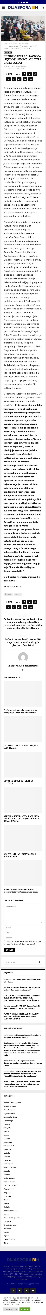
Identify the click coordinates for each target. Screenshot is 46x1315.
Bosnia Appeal (10, 1106)
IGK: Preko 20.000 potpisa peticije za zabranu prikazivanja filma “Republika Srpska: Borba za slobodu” (22, 1073)
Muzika (7, 1175)
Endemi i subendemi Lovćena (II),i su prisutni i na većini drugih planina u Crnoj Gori (23, 642)
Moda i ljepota (10, 1167)
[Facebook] (13, 1290)
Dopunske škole (10, 1117)
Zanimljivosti (9, 1239)
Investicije (8, 1142)
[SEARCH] (39, 962)
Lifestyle (7, 1160)
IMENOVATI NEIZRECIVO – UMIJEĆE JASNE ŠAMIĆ (21, 746)
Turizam (7, 1221)
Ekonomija (8, 1121)
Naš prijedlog (9, 1178)
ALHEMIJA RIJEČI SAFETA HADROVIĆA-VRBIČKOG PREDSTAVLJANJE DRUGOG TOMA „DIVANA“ (22, 818)
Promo (6, 1200)
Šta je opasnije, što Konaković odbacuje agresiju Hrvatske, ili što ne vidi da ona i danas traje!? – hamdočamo (21, 1045)
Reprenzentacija (10, 1211)
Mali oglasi (8, 1164)
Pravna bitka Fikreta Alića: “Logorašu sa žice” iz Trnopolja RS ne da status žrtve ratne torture (22, 1084)
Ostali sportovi (10, 1185)
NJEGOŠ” (18, 594)
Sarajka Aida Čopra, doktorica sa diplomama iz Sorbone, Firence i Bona (23, 1063)
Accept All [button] (25, 1309)
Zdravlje (7, 1243)
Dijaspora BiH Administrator (16, 66)
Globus (7, 1139)
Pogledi (7, 1193)
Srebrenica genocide (12, 1218)
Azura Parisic (9, 1061)
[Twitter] (19, 1290)
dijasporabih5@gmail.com (28, 1284)
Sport (6, 1214)
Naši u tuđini (9, 1182)
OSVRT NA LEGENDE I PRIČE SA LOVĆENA (18, 782)
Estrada (7, 1124)
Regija (6, 1203)
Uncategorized (10, 1225)
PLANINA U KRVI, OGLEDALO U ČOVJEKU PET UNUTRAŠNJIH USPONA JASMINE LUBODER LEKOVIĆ (21, 1016)
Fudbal (6, 1131)
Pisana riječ (8, 52)
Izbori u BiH (9, 1146)
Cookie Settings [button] (11, 1309)
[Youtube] (33, 1290)
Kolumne (7, 1149)
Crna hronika (9, 1110)
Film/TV (7, 1128)
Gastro (6, 1135)
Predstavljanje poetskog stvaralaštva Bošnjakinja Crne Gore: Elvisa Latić (20, 711)
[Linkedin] (26, 1290)
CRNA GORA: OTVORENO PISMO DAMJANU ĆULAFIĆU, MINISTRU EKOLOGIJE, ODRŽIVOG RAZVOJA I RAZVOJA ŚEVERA (22, 998)
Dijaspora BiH (9, 1113)
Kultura (7, 1157)
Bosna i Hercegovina (12, 1103)
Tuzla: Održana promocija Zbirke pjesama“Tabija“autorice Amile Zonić (21, 890)
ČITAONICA (8, 594)
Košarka (7, 1153)
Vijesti (6, 1232)
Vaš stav (7, 1229)
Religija (7, 1207)
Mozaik (7, 1171)
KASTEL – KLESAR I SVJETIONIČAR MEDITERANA (20, 855)
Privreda (7, 1196)
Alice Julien (9, 1082)
